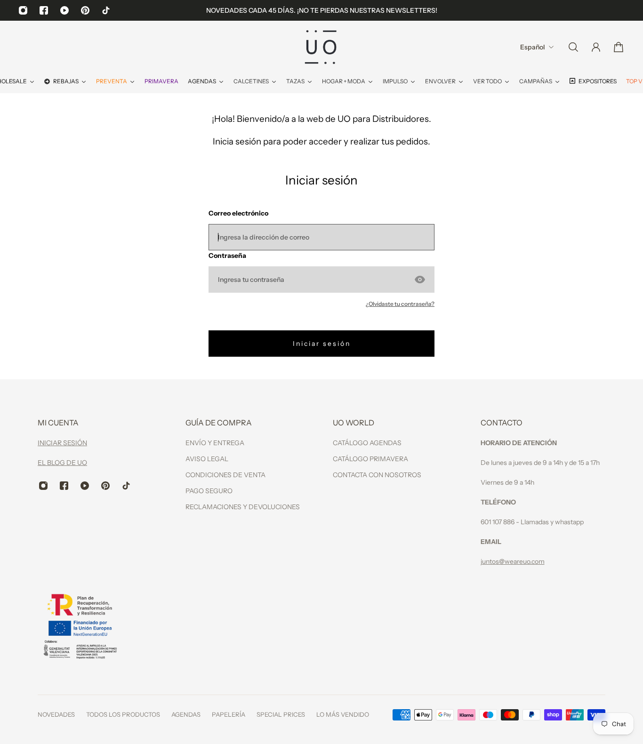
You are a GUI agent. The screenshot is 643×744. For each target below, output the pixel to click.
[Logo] (321, 47)
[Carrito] (618, 47)
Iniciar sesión (322, 343)
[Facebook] (43, 10)
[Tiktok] (106, 10)
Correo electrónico (238, 213)
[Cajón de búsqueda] (573, 47)
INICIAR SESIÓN (62, 443)
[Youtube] (64, 10)
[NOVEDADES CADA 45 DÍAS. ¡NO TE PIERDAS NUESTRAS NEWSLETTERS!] (322, 10)
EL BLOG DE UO (62, 462)
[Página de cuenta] (596, 47)
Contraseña (227, 255)
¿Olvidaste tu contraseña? (400, 303)
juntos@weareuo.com (513, 561)
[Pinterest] (85, 10)
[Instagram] (23, 10)
